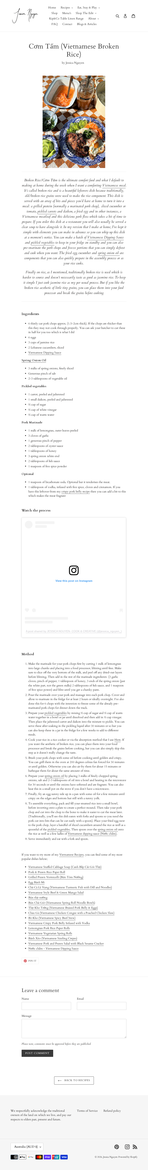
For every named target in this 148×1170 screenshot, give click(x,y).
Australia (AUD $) (26, 1147)
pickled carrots (46, 211)
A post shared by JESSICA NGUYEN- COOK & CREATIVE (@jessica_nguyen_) (74, 631)
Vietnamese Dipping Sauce (105, 237)
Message (27, 1016)
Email (80, 999)
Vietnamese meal (114, 185)
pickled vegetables (42, 242)
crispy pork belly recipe (75, 491)
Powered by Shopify (127, 1156)
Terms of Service (87, 1111)
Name (25, 999)
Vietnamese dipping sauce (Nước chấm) (92, 834)
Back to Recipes (77, 1080)
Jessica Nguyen (110, 1156)
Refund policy (112, 1111)
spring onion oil (109, 253)
